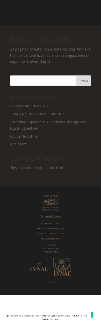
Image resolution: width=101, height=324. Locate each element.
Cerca (83, 80)
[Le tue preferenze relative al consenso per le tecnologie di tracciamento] (92, 315)
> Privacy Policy (50, 248)
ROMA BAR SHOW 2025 (30, 105)
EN (52, 282)
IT (48, 282)
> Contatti (50, 244)
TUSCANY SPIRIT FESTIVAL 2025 (37, 113)
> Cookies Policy (50, 251)
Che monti (18, 144)
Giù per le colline (24, 136)
